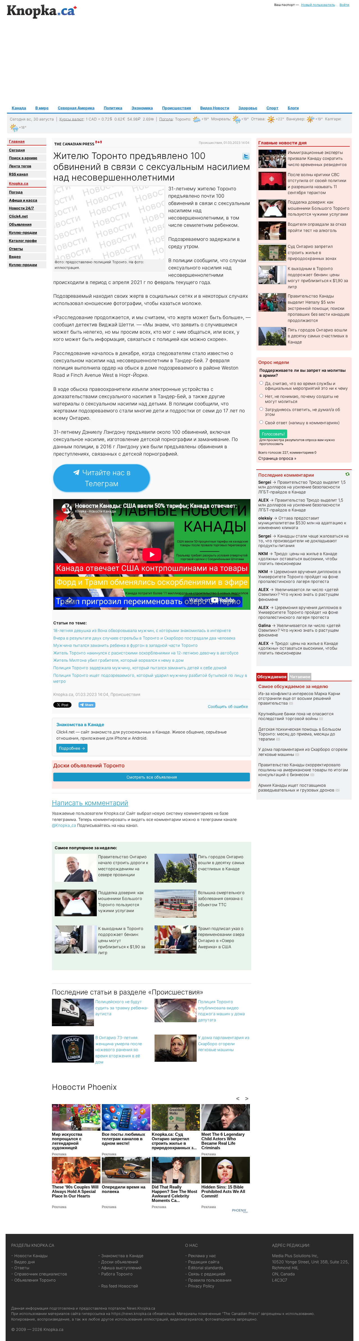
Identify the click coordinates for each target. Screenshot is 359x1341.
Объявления (20, 224)
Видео (15, 256)
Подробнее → (72, 748)
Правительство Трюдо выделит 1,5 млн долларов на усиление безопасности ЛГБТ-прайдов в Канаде (302, 487)
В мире (42, 108)
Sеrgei (264, 482)
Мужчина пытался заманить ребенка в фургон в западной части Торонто (125, 645)
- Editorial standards (204, 1267)
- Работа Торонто (115, 1273)
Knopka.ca (18, 183)
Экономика (142, 108)
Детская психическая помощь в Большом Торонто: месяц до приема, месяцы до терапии (299, 734)
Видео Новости (214, 108)
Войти (344, 5)
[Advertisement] (179, 62)
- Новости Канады (29, 1255)
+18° (22, 127)
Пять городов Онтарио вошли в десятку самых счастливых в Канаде (221, 862)
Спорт (272, 108)
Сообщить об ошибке (228, 706)
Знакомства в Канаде (80, 724)
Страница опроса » (277, 458)
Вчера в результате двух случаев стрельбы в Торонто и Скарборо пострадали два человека (144, 638)
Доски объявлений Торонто (89, 765)
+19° (205, 119)
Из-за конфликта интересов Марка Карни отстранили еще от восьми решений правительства (299, 698)
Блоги (293, 108)
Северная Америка (76, 108)
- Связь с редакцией (205, 1273)
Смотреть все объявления (151, 777)
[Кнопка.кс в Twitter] (246, 155)
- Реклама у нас (200, 1255)
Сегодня (17, 150)
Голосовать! (273, 433)
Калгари (332, 119)
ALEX (263, 500)
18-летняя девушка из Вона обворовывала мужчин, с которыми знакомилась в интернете (142, 630)
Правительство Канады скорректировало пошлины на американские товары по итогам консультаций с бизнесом (303, 769)
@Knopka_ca (64, 825)
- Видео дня (23, 1261)
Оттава (257, 119)
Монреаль (220, 119)
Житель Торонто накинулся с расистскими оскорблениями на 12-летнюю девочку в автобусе (145, 652)
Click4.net (18, 216)
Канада (19, 108)
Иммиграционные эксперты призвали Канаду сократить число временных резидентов (317, 158)
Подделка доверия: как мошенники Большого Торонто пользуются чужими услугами (318, 208)
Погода (166, 119)
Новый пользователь (318, 5)
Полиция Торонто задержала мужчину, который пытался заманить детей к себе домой (140, 667)
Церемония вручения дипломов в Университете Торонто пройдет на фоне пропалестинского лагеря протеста (299, 576)
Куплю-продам (23, 232)
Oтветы (16, 248)
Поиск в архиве (23, 158)
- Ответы (20, 1267)
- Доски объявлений (118, 1261)
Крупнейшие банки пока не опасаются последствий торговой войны (295, 716)
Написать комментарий (90, 803)
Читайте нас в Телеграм (105, 478)
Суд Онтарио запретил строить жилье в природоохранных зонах (312, 252)
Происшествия (176, 108)
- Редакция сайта (202, 1261)
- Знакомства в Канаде (120, 1255)
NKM (263, 553)
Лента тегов (20, 166)
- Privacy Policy (199, 1286)
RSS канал (18, 174)
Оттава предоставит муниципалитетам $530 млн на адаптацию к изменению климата (302, 523)
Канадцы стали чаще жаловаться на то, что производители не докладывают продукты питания (303, 541)
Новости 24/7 (21, 208)
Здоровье (247, 108)
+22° (280, 119)
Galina (264, 625)
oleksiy (265, 518)
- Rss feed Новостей (118, 1286)
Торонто (182, 119)
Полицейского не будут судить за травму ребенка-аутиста (122, 1007)
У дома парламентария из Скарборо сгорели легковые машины (223, 1043)
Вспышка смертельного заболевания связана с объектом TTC (221, 898)
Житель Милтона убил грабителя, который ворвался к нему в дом (118, 660)
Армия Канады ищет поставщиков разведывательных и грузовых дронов (296, 787)
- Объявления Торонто (33, 1280)
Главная (17, 141)
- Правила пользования (208, 1280)
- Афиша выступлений (120, 1267)
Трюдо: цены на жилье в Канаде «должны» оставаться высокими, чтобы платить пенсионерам (297, 558)
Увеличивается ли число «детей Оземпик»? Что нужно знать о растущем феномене (298, 594)
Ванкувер (295, 119)
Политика (113, 108)
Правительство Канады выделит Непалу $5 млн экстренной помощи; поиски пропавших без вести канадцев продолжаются (318, 308)
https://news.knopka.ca (131, 1313)
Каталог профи (23, 240)
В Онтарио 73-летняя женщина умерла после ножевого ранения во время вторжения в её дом (118, 1049)
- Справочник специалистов (39, 1273)
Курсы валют (71, 119)
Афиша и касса (23, 200)
